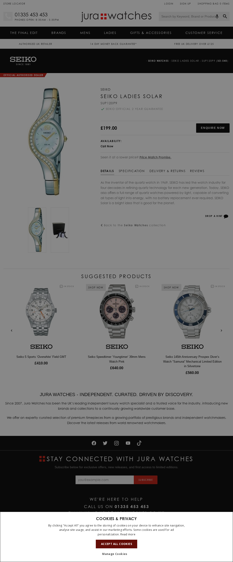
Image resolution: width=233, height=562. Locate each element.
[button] (116, 554)
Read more (127, 534)
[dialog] (116, 537)
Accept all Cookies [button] (116, 544)
